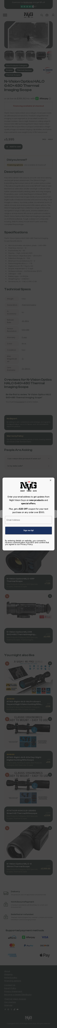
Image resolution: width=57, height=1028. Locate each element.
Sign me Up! (28, 530)
